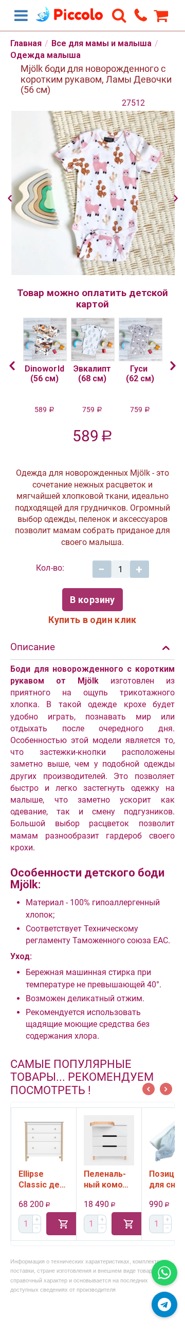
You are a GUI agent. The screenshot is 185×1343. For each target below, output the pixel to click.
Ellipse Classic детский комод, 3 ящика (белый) (42, 1179)
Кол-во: (50, 568)
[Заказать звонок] (141, 15)
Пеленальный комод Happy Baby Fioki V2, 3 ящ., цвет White (106, 1179)
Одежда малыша (45, 55)
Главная (26, 43)
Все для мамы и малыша (101, 43)
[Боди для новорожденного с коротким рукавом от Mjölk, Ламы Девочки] (92, 193)
